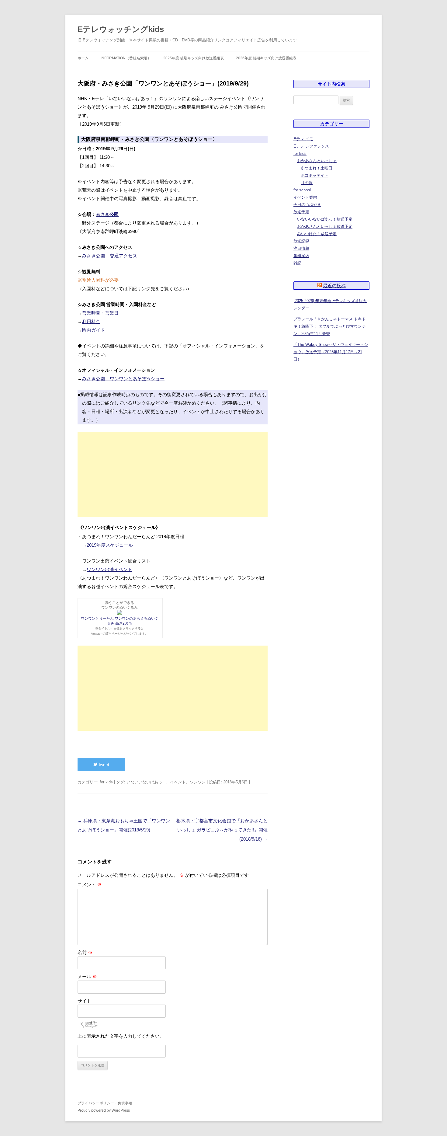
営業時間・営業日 (100, 312)
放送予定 (301, 212)
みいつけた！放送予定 (317, 234)
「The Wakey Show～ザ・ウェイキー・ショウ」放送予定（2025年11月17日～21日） (330, 351)
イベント (178, 782)
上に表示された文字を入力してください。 (121, 1036)
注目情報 (301, 248)
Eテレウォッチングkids (121, 29)
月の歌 (307, 182)
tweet (103, 764)
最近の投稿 (334, 285)
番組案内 (301, 255)
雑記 (297, 263)
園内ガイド (93, 330)
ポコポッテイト (314, 175)
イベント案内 (305, 197)
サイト (84, 1000)
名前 (85, 952)
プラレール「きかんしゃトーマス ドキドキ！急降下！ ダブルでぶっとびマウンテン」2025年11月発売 (329, 326)
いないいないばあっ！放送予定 (324, 219)
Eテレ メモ (303, 139)
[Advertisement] (173, 474)
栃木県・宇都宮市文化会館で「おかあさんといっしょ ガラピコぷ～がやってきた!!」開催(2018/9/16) (222, 830)
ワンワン (198, 782)
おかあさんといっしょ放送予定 (324, 226)
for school (302, 190)
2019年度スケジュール (110, 545)
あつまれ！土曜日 (316, 168)
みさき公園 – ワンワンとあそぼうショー (123, 378)
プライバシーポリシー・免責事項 (105, 1103)
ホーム (83, 58)
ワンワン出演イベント (109, 569)
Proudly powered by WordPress (104, 1110)
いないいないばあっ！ (146, 782)
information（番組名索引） (126, 58)
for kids (106, 782)
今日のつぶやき (307, 204)
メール (87, 976)
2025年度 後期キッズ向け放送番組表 (193, 58)
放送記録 (301, 241)
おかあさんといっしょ (317, 161)
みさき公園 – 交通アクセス (109, 255)
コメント (90, 884)
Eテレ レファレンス (311, 146)
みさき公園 (107, 214)
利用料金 (91, 321)
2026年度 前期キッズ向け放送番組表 (266, 58)
